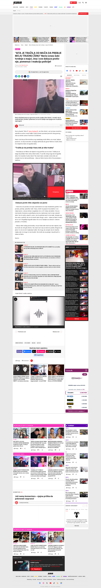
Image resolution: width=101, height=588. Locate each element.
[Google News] (86, 71)
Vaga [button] (86, 509)
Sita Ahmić (27, 342)
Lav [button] (79, 509)
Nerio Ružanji (33, 131)
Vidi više (77, 525)
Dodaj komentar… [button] (24, 502)
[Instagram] (70, 71)
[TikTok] (79, 71)
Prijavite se (37, 569)
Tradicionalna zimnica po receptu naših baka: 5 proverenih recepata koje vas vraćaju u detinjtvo (46, 13)
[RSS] (83, 71)
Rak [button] (77, 509)
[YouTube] (76, 71)
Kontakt (34, 579)
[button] (58, 66)
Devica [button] (82, 509)
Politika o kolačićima (47, 579)
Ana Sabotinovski (23, 65)
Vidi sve (77, 318)
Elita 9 (39, 342)
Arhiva (54, 579)
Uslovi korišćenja (70, 579)
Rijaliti (26, 45)
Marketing (29, 579)
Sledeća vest (56, 331)
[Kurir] (17, 3)
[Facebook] (67, 71)
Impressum (39, 579)
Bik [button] (69, 509)
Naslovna (17, 45)
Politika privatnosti (61, 579)
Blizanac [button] (73, 509)
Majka (33, 342)
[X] (73, 71)
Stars (22, 45)
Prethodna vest (22, 331)
